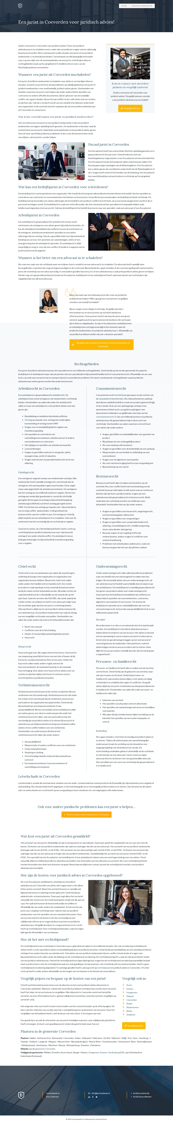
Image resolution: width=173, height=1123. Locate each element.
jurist (90, 271)
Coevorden (131, 1000)
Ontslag (28, 420)
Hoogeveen (131, 992)
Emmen (129, 988)
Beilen (129, 1011)
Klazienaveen (132, 1007)
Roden (129, 1003)
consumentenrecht (105, 416)
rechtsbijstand (104, 967)
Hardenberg (113, 1052)
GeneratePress (101, 1119)
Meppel (130, 996)
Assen (129, 985)
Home (124, 6)
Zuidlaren (130, 1014)
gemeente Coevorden (45, 1048)
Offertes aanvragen (141, 6)
